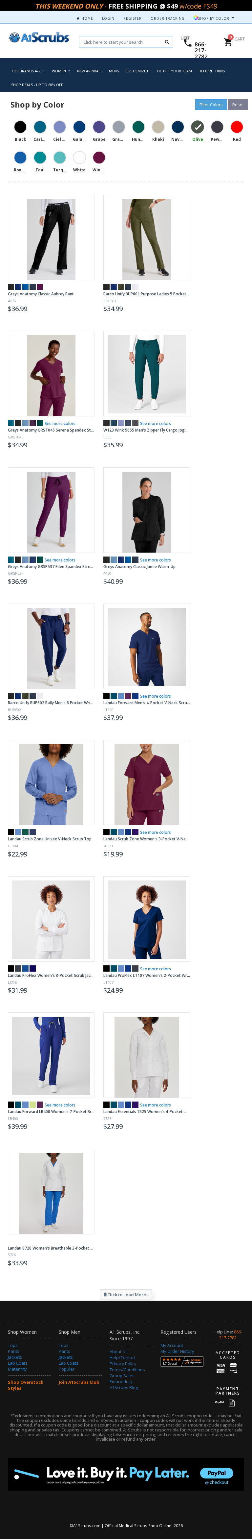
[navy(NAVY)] (33, 832)
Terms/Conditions (127, 1370)
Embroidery (121, 1381)
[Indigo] (18, 287)
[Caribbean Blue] (114, 423)
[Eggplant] (33, 423)
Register (132, 18)
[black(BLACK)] (11, 832)
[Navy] (128, 423)
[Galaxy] (33, 560)
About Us (119, 1351)
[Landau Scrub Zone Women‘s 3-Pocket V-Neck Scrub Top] (146, 782)
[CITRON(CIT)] (33, 1105)
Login (108, 18)
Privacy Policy (123, 1364)
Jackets (15, 1357)
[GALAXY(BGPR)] (128, 968)
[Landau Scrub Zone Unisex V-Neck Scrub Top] (51, 782)
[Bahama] (11, 423)
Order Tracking (168, 18)
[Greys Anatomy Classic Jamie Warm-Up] (146, 510)
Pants (13, 1351)
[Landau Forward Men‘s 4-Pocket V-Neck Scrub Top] (146, 646)
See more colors (60, 423)
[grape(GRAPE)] (135, 832)
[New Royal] (25, 287)
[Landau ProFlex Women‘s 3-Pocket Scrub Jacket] (51, 919)
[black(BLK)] (106, 696)
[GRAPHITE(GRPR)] (18, 968)
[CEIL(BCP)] (121, 1105)
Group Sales (122, 1375)
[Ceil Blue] (121, 423)
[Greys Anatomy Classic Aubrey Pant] (51, 237)
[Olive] (121, 287)
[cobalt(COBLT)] (128, 832)
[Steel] (33, 287)
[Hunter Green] (40, 423)
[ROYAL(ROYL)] (25, 968)
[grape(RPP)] (135, 1105)
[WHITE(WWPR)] (40, 968)
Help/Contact (123, 1357)
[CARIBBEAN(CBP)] (114, 1105)
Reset (238, 105)
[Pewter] (135, 423)
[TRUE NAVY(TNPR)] (33, 968)
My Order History (177, 1351)
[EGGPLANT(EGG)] (128, 696)
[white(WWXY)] (11, 1241)
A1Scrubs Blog (124, 1387)
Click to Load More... (128, 1295)
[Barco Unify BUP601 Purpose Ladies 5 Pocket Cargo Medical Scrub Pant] (146, 237)
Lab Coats (18, 1363)
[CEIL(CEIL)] (121, 696)
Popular (66, 1369)
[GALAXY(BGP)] (128, 1105)
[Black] (11, 287)
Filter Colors (211, 105)
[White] (135, 287)
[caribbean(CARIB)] (114, 832)
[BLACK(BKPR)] (11, 968)
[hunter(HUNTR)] (25, 832)
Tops (13, 1345)
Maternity (17, 1369)
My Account (171, 1345)
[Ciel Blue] (25, 423)
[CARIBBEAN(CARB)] (114, 696)
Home (86, 18)
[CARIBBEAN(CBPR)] (114, 968)
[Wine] (40, 287)
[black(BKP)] (106, 1105)
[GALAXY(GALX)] (135, 696)
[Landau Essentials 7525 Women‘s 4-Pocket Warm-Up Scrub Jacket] (146, 1055)
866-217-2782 (201, 50)
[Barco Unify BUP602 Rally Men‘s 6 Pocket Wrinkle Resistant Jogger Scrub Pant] (51, 646)
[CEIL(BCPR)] (121, 968)
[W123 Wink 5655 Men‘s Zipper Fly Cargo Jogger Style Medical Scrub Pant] (146, 373)
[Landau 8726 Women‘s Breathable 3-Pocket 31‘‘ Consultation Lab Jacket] (51, 1191)
